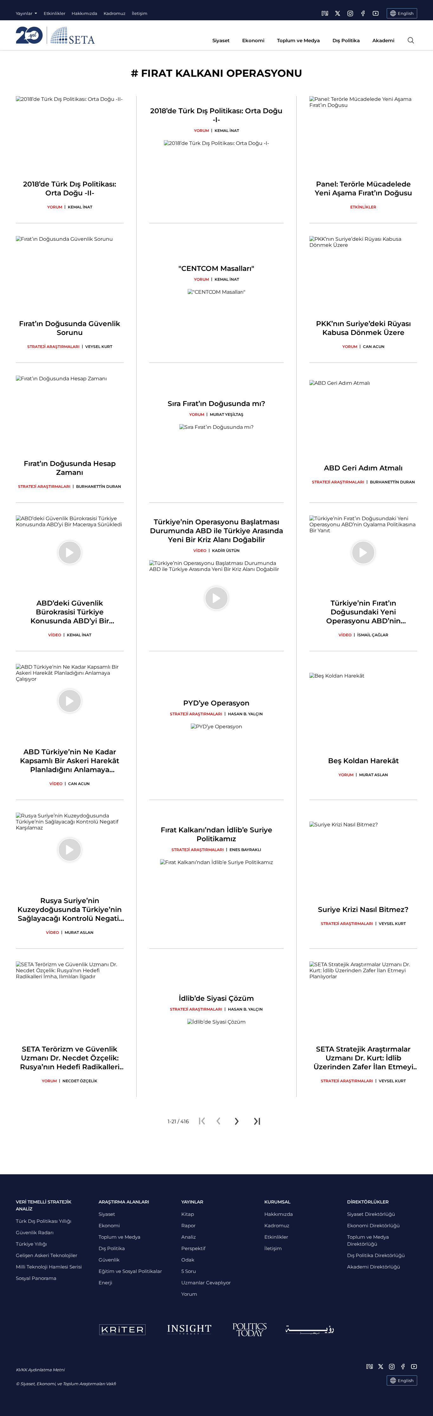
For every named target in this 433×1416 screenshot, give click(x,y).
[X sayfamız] (337, 13)
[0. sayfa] (218, 1121)
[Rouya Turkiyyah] (310, 1330)
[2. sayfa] (236, 1121)
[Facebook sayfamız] (363, 13)
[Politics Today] (250, 1329)
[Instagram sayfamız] (350, 13)
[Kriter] (122, 1329)
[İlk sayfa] (202, 1121)
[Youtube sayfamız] (375, 13)
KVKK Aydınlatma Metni (40, 1369)
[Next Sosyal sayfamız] (325, 13)
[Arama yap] (410, 40)
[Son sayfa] (257, 1121)
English (406, 1380)
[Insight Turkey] (189, 1329)
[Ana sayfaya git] (55, 35)
